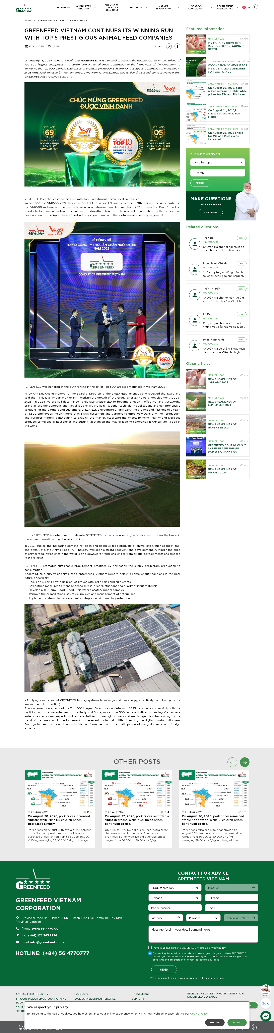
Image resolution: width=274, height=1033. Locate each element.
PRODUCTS (81, 993)
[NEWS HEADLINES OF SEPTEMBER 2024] (196, 401)
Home (27, 20)
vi (248, 7)
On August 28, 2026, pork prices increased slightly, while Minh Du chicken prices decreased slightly (59, 819)
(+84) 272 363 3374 (42, 935)
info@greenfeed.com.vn (48, 942)
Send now (211, 212)
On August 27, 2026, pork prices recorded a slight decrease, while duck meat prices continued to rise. (137, 819)
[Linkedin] (255, 1027)
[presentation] (232, 762)
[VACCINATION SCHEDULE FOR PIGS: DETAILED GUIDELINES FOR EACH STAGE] (196, 66)
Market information (51, 20)
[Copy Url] (169, 46)
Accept (237, 1022)
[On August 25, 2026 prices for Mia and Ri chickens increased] (196, 134)
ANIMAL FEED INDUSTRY (32, 993)
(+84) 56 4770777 (45, 928)
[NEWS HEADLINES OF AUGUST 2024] (196, 469)
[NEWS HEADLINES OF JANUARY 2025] (196, 379)
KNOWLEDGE (140, 993)
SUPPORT (138, 998)
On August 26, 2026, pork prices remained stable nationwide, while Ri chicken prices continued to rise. (213, 819)
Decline (215, 1022)
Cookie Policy (199, 1013)
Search (200, 182)
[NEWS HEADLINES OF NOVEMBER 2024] (196, 424)
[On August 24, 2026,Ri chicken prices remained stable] (196, 111)
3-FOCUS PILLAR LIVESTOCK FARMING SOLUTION (41, 1000)
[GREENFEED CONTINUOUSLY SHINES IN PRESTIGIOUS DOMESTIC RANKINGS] (196, 446)
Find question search (205, 153)
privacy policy (217, 947)
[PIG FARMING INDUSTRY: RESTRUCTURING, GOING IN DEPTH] (196, 44)
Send (164, 969)
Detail (242, 238)
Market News (78, 20)
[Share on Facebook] (177, 46)
